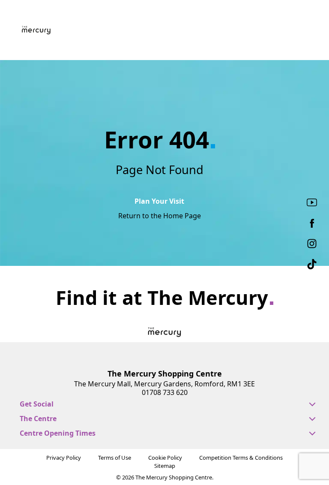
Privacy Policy (63, 457)
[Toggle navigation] (305, 30)
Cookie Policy (165, 457)
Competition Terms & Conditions (241, 457)
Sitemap (164, 466)
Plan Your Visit (159, 201)
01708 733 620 (165, 392)
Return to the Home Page (159, 215)
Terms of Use (114, 457)
